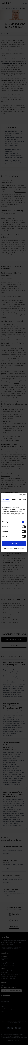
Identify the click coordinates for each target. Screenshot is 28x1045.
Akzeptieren (14, 543)
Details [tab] (14, 499)
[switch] (24, 526)
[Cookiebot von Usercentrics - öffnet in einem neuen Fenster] (19, 495)
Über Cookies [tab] (22, 499)
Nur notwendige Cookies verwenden (14, 548)
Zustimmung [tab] (5, 499)
